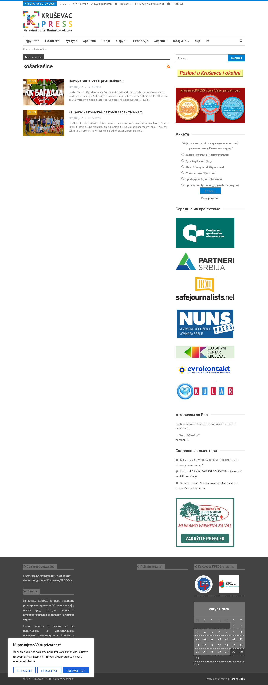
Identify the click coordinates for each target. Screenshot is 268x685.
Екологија (140, 41)
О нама (63, 3)
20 (219, 645)
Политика (52, 41)
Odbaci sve (49, 671)
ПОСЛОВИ (177, 3)
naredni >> (182, 439)
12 (212, 638)
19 (212, 645)
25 (204, 651)
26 (212, 651)
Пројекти (124, 3)
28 (226, 651)
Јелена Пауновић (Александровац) (207, 154)
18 (204, 645)
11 (204, 638)
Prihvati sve (76, 671)
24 (197, 651)
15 (233, 638)
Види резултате (210, 198)
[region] (51, 657)
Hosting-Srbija (237, 679)
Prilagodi (24, 671)
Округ (120, 41)
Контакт (83, 3)
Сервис (159, 41)
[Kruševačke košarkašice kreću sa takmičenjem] (43, 123)
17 (197, 645)
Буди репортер (103, 3)
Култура (71, 41)
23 (241, 645)
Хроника (89, 41)
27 (219, 651)
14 (226, 638)
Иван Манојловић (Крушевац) (205, 167)
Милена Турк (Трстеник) (201, 172)
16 (241, 638)
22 (233, 645)
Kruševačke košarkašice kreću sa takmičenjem (105, 112)
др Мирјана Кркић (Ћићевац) (204, 179)
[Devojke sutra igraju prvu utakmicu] (43, 92)
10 (197, 638)
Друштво (32, 41)
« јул (196, 663)
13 (219, 638)
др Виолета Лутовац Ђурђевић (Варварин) (212, 185)
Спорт (105, 41)
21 (226, 645)
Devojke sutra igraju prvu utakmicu (96, 81)
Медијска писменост (151, 3)
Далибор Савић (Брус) (200, 161)
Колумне (179, 41)
